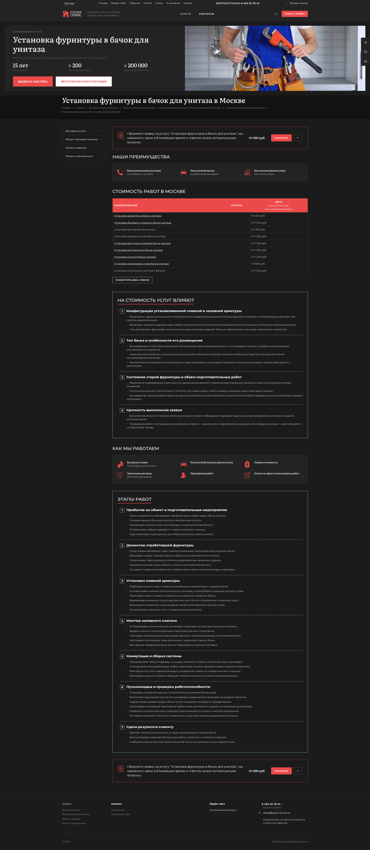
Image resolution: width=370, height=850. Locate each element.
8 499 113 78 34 (271, 804)
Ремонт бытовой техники (82, 139)
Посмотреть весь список (132, 280)
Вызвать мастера (33, 81)
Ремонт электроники (79, 156)
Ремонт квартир (76, 147)
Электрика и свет (121, 814)
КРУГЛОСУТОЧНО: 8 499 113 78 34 (238, 3)
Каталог (116, 803)
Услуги (66, 803)
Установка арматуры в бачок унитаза (137, 215)
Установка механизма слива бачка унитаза (141, 263)
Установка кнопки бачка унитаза (135, 256)
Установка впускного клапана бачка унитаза (142, 243)
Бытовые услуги (76, 131)
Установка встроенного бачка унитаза (138, 250)
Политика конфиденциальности (290, 841)
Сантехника (118, 810)
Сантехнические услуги (223, 810)
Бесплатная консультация (84, 81)
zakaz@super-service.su (276, 813)
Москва (69, 3)
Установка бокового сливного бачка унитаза (142, 222)
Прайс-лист (217, 803)
